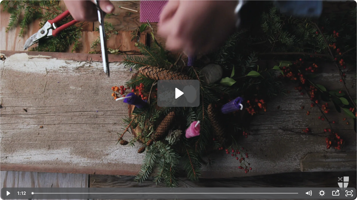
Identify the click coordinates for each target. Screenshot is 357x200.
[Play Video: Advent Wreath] (178, 93)
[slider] (165, 193)
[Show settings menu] (322, 193)
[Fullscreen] (349, 193)
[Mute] (308, 193)
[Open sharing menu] (335, 193)
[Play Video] (8, 193)
